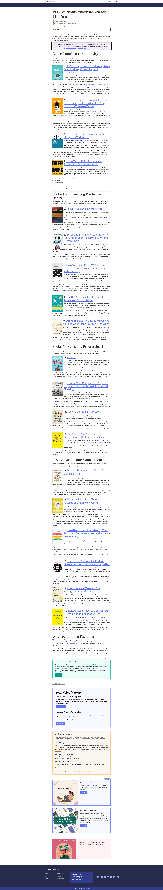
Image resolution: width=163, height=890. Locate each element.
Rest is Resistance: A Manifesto (84, 208)
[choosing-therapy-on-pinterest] (111, 877)
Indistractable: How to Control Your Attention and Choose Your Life (86, 612)
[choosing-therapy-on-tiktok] (114, 877)
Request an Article (61, 706)
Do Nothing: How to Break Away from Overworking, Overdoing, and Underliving (87, 69)
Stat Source (89, 664)
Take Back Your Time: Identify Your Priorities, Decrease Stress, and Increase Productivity (87, 533)
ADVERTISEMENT (106, 658)
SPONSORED (107, 779)
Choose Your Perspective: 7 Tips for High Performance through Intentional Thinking (86, 386)
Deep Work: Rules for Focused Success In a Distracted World (83, 163)
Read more (83, 825)
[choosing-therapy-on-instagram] (102, 877)
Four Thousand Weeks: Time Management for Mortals (82, 590)
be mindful (106, 127)
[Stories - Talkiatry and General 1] (65, 792)
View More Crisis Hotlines (77, 879)
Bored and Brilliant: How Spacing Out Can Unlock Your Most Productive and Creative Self (87, 237)
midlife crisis (77, 154)
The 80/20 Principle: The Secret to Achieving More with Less (85, 298)
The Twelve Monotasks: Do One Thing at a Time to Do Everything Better (87, 562)
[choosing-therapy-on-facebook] (98, 876)
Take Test (83, 792)
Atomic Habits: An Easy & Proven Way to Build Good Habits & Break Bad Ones (86, 322)
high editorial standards (70, 48)
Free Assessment (82, 758)
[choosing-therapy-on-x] (105, 876)
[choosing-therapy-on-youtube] (118, 876)
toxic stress (65, 117)
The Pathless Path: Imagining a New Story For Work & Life (85, 135)
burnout (81, 641)
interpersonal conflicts (73, 376)
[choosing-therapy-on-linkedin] (108, 877)
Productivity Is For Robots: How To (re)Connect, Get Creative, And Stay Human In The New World (85, 103)
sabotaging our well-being (89, 84)
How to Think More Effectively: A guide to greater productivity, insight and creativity (85, 268)
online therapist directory (76, 643)
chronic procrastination (88, 351)
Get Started (58, 675)
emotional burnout (92, 111)
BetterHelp (95, 664)
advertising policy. (82, 48)
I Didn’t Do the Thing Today (83, 411)
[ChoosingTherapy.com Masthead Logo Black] (51, 1)
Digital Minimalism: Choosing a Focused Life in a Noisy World (83, 501)
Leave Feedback (60, 723)
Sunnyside (57, 764)
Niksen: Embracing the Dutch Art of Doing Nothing (86, 472)
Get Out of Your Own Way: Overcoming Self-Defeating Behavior (85, 435)
